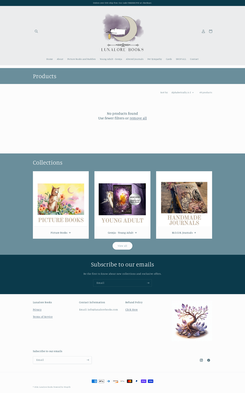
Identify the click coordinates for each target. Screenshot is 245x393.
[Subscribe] (148, 283)
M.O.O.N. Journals (182, 232)
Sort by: (164, 92)
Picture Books (59, 232)
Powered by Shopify (62, 387)
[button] (36, 31)
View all (122, 245)
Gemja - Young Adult (120, 232)
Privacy (37, 309)
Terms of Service (43, 316)
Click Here (131, 309)
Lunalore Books (46, 387)
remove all (138, 118)
